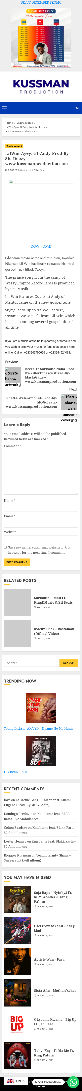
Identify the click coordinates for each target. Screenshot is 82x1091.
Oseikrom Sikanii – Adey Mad (54, 928)
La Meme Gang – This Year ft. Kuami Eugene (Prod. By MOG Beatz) (37, 802)
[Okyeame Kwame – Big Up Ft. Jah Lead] (17, 1024)
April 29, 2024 (43, 607)
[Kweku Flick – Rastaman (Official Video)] (17, 633)
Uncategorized (14, 145)
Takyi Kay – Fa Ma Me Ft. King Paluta (54, 1052)
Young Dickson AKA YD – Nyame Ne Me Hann (38, 728)
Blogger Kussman (17, 170)
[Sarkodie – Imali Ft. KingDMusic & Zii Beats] (17, 602)
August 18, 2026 (45, 935)
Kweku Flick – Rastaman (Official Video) (54, 631)
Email (9, 516)
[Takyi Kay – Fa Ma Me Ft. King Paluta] (17, 1055)
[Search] (77, 108)
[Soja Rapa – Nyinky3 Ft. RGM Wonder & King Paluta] (17, 899)
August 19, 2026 (45, 906)
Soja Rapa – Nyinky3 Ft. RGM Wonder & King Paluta (53, 897)
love (7, 800)
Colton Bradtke (15, 827)
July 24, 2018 (37, 170)
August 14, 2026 (45, 964)
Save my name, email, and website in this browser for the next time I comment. (39, 550)
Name (10, 500)
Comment (12, 446)
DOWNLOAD (41, 246)
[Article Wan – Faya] (17, 961)
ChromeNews (59, 1081)
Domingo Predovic (18, 814)
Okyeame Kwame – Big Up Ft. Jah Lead (55, 1021)
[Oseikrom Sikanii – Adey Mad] (17, 930)
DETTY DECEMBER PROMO (41, 2)
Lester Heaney (15, 841)
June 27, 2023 (43, 638)
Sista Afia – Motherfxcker (55, 990)
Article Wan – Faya (49, 959)
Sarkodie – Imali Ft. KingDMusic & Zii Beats (53, 600)
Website (10, 532)
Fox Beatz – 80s (15, 772)
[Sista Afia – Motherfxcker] (17, 993)
